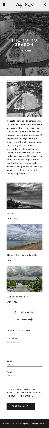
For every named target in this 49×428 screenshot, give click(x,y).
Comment (12, 339)
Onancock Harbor (17, 297)
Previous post (27, 312)
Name (10, 361)
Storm (10, 213)
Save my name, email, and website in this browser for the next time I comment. (24, 392)
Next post (22, 319)
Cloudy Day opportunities (23, 255)
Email (10, 372)
